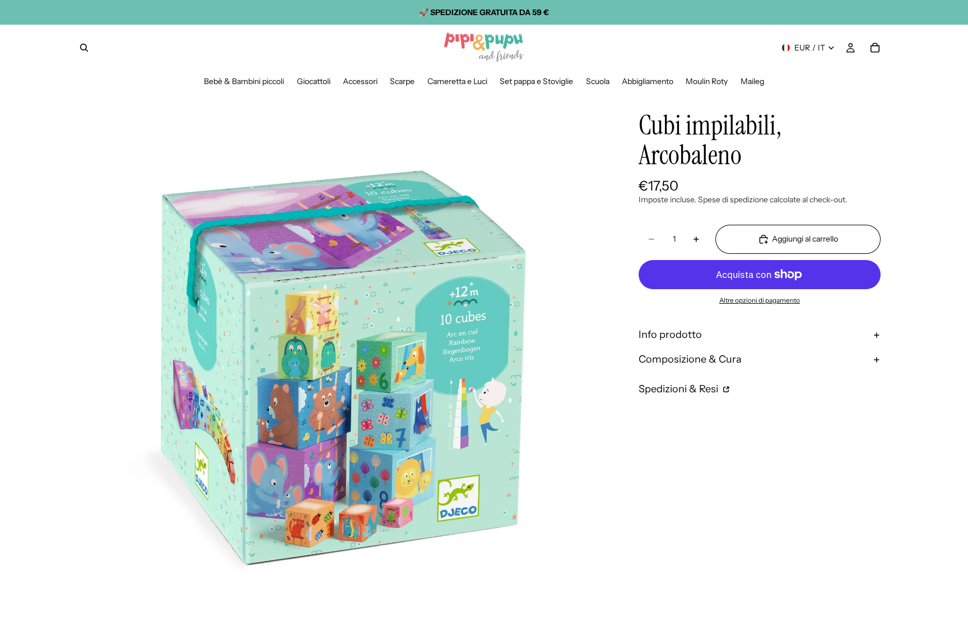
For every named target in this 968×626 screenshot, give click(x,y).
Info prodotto (670, 334)
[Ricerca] (84, 47)
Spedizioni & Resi (679, 389)
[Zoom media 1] (343, 355)
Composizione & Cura (690, 359)
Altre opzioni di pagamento (759, 300)
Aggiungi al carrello (805, 239)
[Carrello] (875, 47)
